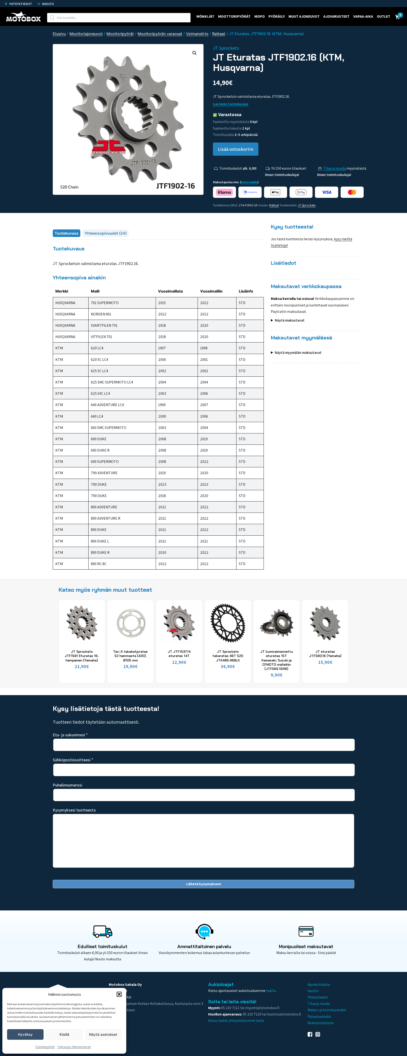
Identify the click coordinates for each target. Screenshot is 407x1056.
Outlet (383, 16)
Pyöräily (277, 16)
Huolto (47, 4)
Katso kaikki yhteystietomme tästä (236, 1020)
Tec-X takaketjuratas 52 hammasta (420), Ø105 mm (130, 655)
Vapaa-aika (363, 16)
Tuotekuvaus (66, 233)
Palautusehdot (319, 1016)
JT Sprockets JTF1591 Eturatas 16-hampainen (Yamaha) (82, 655)
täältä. (271, 990)
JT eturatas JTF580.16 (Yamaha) (325, 653)
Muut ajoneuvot (304, 16)
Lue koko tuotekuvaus (230, 104)
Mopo (259, 16)
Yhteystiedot (20, 4)
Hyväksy (25, 1034)
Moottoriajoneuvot (86, 33)
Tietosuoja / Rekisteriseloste (74, 1046)
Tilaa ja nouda (334, 168)
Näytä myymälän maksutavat (298, 352)
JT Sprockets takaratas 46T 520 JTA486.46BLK (227, 655)
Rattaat (218, 33)
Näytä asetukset (103, 1034)
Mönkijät (205, 16)
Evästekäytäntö (45, 1046)
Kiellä (64, 1034)
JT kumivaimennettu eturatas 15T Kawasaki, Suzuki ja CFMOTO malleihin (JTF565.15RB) (276, 660)
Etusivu (59, 33)
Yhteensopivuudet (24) (106, 233)
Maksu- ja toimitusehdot (327, 1009)
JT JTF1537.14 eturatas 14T (179, 653)
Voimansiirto (197, 33)
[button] (119, 994)
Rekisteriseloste (321, 1022)
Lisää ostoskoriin (235, 149)
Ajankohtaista (319, 984)
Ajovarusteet (336, 16)
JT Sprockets (307, 205)
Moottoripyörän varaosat (160, 33)
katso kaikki (249, 182)
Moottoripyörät (234, 16)
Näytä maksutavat (290, 320)
